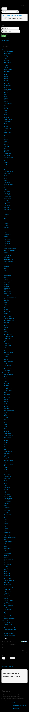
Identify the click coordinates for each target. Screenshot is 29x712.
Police (5, 302)
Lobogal (6, 236)
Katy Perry (6, 214)
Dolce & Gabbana (8, 143)
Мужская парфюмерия (7, 372)
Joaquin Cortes (7, 205)
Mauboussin (7, 265)
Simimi (5, 329)
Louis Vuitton (7, 243)
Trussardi (6, 349)
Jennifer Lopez (7, 196)
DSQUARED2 (7, 146)
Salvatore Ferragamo (9, 318)
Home (4, 15)
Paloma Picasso (7, 293)
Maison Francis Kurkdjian (10, 248)
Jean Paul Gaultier (8, 195)
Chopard (6, 116)
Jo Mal (5, 204)
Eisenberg (6, 150)
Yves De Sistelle (8, 368)
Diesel (5, 135)
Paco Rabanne (7, 291)
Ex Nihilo (6, 162)
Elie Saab (6, 152)
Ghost (5, 170)
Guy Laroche (7, 182)
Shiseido (6, 327)
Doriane (6, 144)
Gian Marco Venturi (8, 171)
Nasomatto (6, 284)
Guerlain (6, 178)
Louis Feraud (7, 241)
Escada (5, 159)
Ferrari (5, 471)
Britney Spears (7, 89)
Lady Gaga (6, 227)
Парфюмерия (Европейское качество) (11, 615)
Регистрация (4, 39)
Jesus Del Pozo (7, 198)
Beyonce (6, 78)
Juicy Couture (7, 211)
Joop (5, 509)
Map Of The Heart (8, 256)
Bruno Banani (7, 91)
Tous (5, 347)
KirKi (5, 220)
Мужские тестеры (8, 624)
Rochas (6, 313)
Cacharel (6, 98)
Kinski (5, 519)
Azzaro (5, 73)
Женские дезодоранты (9, 633)
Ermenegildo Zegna (8, 157)
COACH (6, 126)
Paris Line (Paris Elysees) (10, 297)
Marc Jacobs (7, 257)
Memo (5, 268)
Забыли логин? (5, 40)
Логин (4, 28)
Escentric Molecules (8, 161)
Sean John (6, 322)
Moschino (6, 279)
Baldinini (6, 76)
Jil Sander (6, 200)
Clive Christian (7, 125)
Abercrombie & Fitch (9, 51)
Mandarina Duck (8, 254)
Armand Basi (7, 71)
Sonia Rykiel (7, 333)
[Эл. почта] (24, 641)
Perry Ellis (6, 300)
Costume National (8, 128)
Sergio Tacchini (7, 324)
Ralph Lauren (7, 306)
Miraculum (6, 272)
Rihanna (6, 309)
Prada (5, 304)
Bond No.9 (6, 83)
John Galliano (7, 207)
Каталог (8, 15)
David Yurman (7, 132)
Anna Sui (6, 67)
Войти (3, 36)
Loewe (5, 238)
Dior (5, 137)
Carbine (6, 101)
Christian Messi (7, 433)
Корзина (23, 6)
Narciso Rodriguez (8, 282)
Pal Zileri (6, 566)
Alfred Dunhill (7, 385)
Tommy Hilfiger (7, 345)
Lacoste (6, 225)
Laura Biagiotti (7, 234)
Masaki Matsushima (8, 261)
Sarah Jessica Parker (9, 320)
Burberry (6, 92)
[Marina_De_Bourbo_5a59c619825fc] (14, 639)
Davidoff (6, 134)
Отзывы (11, 666)
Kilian (5, 218)
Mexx (5, 270)
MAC (5, 245)
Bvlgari (5, 94)
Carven (5, 107)
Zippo (5, 613)
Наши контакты (15, 708)
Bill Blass (6, 80)
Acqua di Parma (7, 53)
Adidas (5, 55)
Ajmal (5, 58)
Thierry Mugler (7, 338)
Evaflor (5, 466)
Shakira (6, 325)
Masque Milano (7, 263)
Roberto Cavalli (7, 311)
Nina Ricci (6, 286)
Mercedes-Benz (7, 548)
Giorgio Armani (7, 173)
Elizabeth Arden (7, 153)
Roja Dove (6, 315)
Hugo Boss (6, 187)
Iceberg (6, 189)
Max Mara (6, 266)
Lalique (5, 229)
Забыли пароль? (5, 42)
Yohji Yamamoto (8, 365)
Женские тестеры (8, 622)
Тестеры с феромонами (10, 629)
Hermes (6, 186)
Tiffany (5, 340)
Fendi (5, 164)
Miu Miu (6, 273)
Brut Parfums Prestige (9, 410)
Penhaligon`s (7, 299)
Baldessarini (7, 397)
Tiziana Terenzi (7, 342)
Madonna (6, 247)
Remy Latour (7, 575)
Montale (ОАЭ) (7, 275)
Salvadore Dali (7, 316)
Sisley (5, 331)
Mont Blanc (6, 552)
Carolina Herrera (8, 103)
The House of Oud (8, 336)
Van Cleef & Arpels (8, 352)
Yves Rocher (7, 370)
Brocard (6, 406)
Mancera (6, 252)
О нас (13, 702)
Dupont (5, 148)
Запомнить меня (7, 34)
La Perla (6, 223)
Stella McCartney (8, 334)
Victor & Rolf (7, 358)
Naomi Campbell (8, 281)
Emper (5, 458)
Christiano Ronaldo (8, 435)
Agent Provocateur (8, 57)
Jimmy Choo (7, 202)
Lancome (6, 230)
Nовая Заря (7, 288)
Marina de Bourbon (7, 17)
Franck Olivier (7, 168)
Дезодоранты (5, 631)
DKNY (5, 141)
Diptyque (6, 139)
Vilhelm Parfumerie (8, 361)
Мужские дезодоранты (9, 635)
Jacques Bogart (7, 496)
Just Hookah (7, 213)
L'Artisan (6, 221)
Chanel (5, 112)
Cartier (5, 105)
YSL (5, 367)
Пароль (5, 31)
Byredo (5, 96)
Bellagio (6, 401)
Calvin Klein (6, 100)
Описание (4, 666)
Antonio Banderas (8, 69)
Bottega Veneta (7, 85)
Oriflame (6, 290)
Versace (6, 356)
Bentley (5, 403)
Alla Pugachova (7, 62)
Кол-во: (4, 655)
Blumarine (6, 82)
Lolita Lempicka (7, 239)
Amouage (6, 64)
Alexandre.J (7, 60)
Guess (5, 180)
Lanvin (5, 232)
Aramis (5, 392)
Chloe (5, 114)
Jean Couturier (7, 193)
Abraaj (5, 376)
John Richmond (7, 209)
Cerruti (5, 110)
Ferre (5, 166)
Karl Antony (6, 512)
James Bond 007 (8, 498)
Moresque (6, 277)
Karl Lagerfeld (7, 514)
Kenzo (5, 216)
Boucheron (6, 87)
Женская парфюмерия (17, 15)
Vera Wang (6, 354)
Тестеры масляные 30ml (10, 627)
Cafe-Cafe (6, 419)
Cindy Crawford (7, 121)
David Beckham (7, 440)
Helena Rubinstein (8, 184)
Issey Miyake (7, 191)
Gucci (5, 177)
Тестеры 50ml (7, 626)
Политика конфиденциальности (20, 705)
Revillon (6, 308)
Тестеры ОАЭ (5, 620)
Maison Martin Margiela (9, 250)
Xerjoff (5, 363)
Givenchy (6, 175)
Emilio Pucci (7, 155)
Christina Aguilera (8, 119)
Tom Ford (6, 343)
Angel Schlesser (8, 66)
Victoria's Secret (8, 360)
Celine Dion (6, 109)
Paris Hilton (6, 295)
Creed (5, 130)
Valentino (6, 351)
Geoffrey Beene (7, 476)
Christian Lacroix (8, 118)
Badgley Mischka (8, 75)
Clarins (5, 123)
